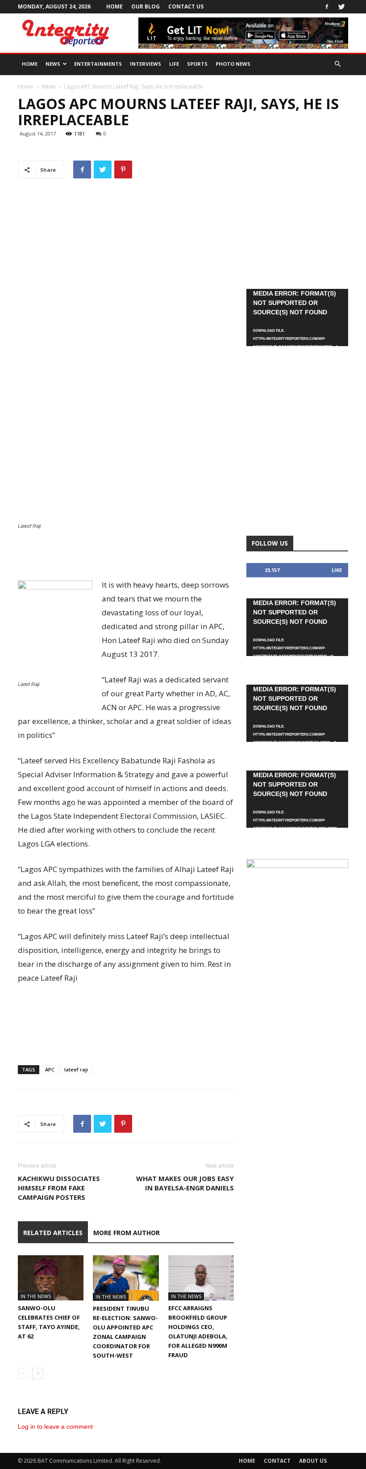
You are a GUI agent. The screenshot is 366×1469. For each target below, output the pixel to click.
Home (114, 6)
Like (337, 570)
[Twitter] (341, 6)
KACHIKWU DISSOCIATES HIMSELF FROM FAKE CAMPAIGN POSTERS (59, 1188)
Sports (197, 63)
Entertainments (98, 63)
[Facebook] (326, 6)
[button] (337, 64)
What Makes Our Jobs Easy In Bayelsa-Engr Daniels (185, 1183)
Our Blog (145, 6)
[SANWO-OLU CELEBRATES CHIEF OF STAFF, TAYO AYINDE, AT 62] (50, 1277)
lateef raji (76, 1069)
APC (49, 1069)
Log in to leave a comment (55, 1426)
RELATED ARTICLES (53, 1232)
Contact (277, 1461)
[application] (297, 317)
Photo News (233, 63)
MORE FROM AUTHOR (126, 1232)
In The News (36, 1296)
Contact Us (186, 6)
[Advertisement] (125, 555)
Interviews (145, 63)
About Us (313, 1461)
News (53, 63)
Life (174, 63)
